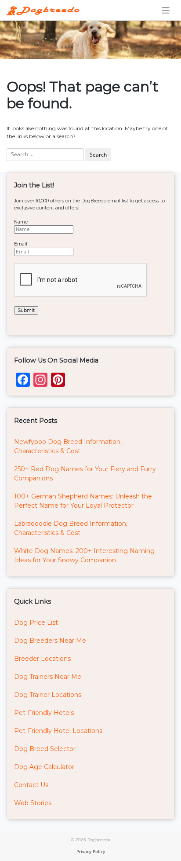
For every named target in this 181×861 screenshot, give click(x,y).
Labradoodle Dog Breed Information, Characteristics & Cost (70, 528)
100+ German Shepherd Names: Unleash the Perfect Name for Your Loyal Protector (83, 500)
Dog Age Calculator (44, 767)
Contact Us (31, 785)
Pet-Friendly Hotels (44, 713)
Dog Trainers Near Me (47, 677)
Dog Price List (36, 623)
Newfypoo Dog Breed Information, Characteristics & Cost (68, 446)
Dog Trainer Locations (47, 695)
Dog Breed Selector (45, 749)
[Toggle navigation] (166, 10)
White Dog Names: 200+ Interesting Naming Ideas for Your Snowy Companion (84, 555)
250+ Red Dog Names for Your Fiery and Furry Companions (85, 473)
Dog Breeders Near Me (50, 641)
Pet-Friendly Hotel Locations (58, 731)
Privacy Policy (90, 851)
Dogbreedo (98, 839)
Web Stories (32, 803)
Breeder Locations (42, 659)
